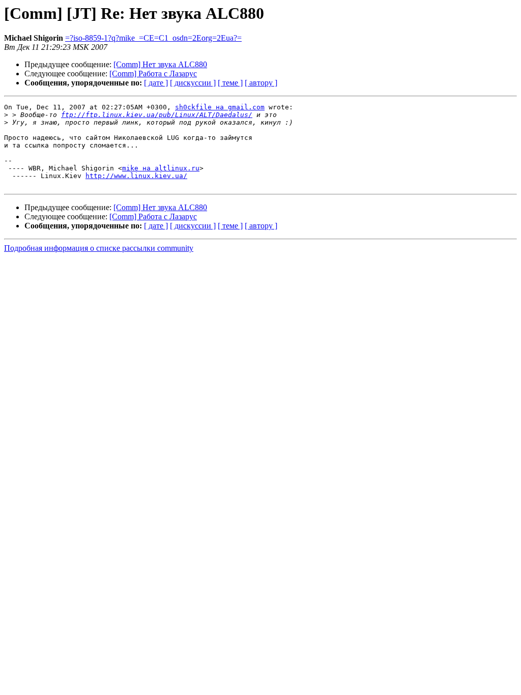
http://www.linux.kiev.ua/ (136, 176)
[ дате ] (156, 82)
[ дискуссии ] (193, 82)
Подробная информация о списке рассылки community (98, 248)
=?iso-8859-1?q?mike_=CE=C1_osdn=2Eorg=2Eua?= (153, 38)
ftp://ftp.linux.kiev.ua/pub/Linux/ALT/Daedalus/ (156, 115)
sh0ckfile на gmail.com (220, 107)
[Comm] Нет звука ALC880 (160, 64)
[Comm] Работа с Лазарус (153, 73)
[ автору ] (261, 82)
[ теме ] (230, 82)
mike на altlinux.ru (160, 168)
